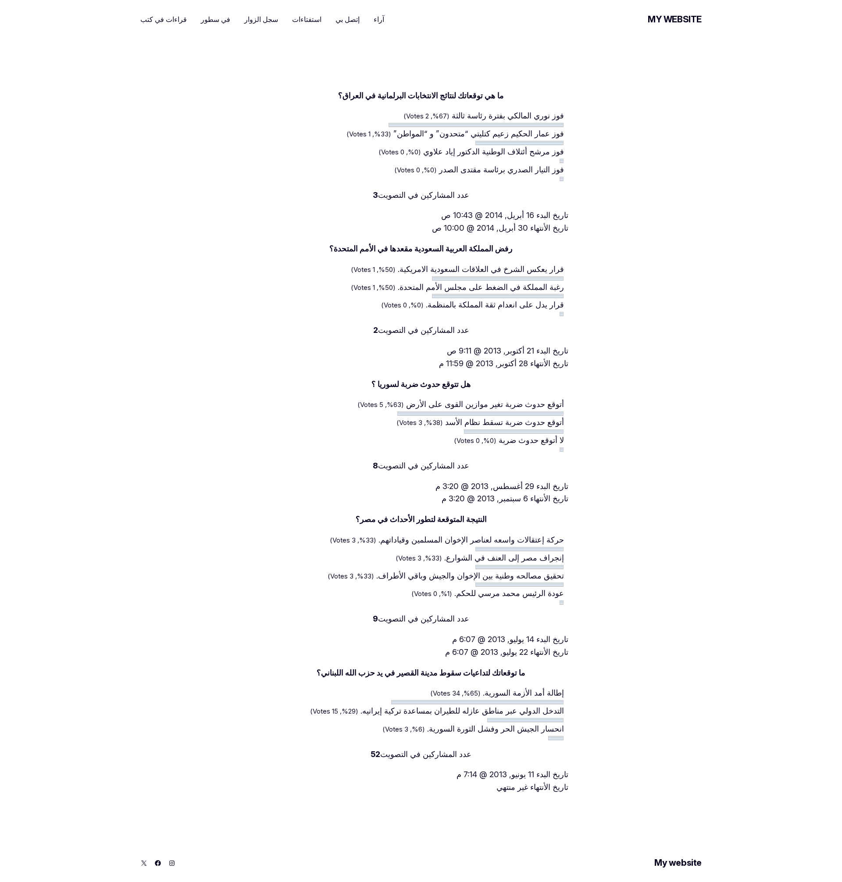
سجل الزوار (261, 19)
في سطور (215, 19)
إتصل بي (347, 19)
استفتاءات (306, 19)
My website (675, 19)
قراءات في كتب (163, 19)
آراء (379, 19)
